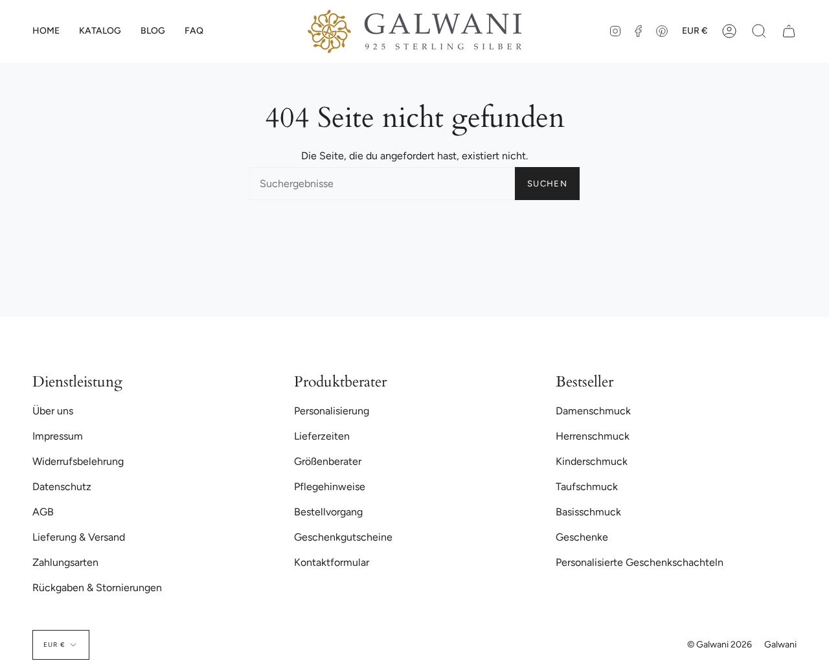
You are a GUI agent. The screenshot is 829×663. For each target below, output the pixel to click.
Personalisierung (331, 411)
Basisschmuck (588, 512)
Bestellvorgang (328, 512)
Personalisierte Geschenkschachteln (639, 562)
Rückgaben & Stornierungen (97, 587)
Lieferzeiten (322, 436)
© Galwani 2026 (719, 644)
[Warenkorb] (789, 31)
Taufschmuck (587, 486)
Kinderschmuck (592, 461)
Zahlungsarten (65, 562)
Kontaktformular (331, 562)
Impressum (57, 436)
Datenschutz (61, 486)
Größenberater (327, 461)
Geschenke (582, 537)
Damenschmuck (593, 411)
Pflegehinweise (329, 486)
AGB (43, 512)
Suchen (547, 183)
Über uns (52, 411)
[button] (100, 31)
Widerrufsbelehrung (78, 461)
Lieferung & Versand (78, 537)
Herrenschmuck (593, 436)
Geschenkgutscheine (343, 537)
